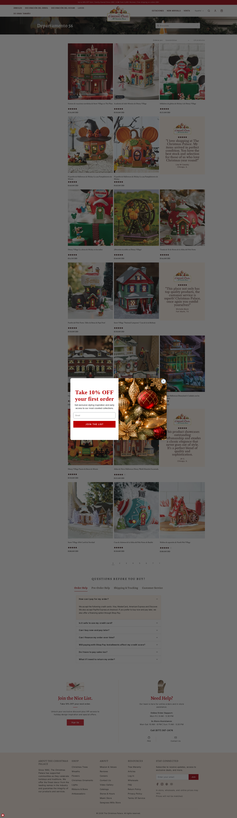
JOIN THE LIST (94, 424)
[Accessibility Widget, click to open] (2, 815)
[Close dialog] (163, 381)
